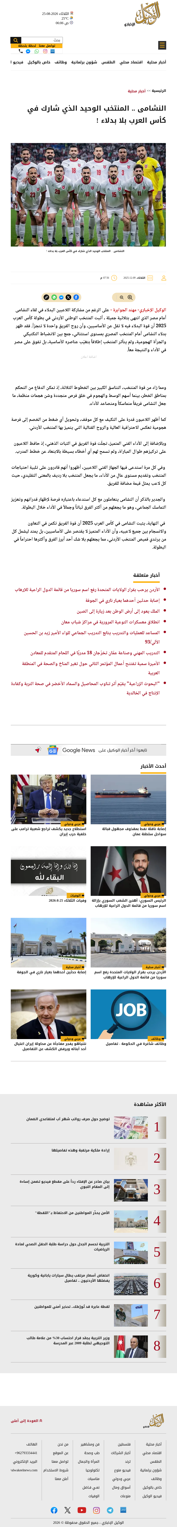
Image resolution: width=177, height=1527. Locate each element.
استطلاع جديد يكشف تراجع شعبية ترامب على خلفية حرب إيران (48, 831)
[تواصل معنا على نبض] (53, 51)
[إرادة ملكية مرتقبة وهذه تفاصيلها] (131, 1159)
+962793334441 (26, 1453)
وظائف (61, 62)
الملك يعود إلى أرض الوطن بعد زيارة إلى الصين (118, 611)
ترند (128, 1461)
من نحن (63, 1444)
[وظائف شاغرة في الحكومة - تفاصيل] (128, 1014)
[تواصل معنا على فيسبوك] (28, 51)
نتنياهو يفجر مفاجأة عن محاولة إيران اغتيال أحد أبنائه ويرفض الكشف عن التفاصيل (50, 1046)
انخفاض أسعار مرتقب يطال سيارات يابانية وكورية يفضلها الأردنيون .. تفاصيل (69, 1278)
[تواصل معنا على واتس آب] (37, 51)
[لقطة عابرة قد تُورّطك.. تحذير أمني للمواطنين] (131, 1315)
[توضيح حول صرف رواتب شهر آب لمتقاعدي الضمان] (131, 1128)
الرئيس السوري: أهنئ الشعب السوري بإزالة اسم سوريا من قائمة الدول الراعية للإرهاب (129, 903)
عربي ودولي (152, 824)
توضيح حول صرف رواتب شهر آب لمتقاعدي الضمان (68, 1119)
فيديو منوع (122, 1470)
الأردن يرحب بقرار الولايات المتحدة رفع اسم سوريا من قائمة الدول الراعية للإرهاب (87, 590)
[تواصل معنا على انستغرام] (45, 51)
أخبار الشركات (121, 1453)
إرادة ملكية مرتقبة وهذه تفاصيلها (81, 1150)
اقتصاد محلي (131, 62)
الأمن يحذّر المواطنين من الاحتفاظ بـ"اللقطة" (72, 1213)
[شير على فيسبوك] (76, 297)
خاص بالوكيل (39, 62)
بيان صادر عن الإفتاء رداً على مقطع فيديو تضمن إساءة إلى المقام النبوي (65, 1184)
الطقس (108, 62)
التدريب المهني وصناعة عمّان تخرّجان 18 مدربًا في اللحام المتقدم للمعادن (95, 653)
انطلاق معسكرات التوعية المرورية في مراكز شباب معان (110, 622)
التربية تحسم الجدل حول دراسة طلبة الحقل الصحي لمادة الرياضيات (62, 1247)
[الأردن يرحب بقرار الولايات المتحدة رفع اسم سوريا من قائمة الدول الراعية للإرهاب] (128, 942)
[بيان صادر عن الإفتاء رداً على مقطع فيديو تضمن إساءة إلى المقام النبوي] (131, 1190)
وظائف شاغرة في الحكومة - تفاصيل (136, 1044)
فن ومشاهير (90, 1444)
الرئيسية (159, 90)
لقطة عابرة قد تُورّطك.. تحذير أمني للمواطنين (72, 1306)
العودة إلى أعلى (25, 1420)
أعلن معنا (61, 1478)
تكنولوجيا (93, 1470)
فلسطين (124, 1444)
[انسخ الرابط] (46, 297)
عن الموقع (60, 1453)
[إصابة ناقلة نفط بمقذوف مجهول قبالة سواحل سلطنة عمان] (128, 799)
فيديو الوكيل (152, 1496)
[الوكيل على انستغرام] (96, 1510)
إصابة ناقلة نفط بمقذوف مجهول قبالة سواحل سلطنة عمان (134, 831)
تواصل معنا (60, 1461)
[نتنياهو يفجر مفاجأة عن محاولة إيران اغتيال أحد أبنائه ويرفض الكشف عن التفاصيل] (48, 1014)
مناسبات (94, 1478)
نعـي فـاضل (91, 1487)
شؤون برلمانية (84, 62)
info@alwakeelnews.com (24, 1470)
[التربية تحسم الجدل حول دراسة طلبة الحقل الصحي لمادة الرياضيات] (131, 1253)
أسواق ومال (121, 1487)
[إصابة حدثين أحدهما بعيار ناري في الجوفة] (48, 942)
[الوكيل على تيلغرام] (110, 1510)
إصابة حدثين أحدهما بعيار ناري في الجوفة (122, 601)
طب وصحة (92, 1453)
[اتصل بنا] (21, 51)
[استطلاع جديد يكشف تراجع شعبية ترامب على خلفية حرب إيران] (48, 799)
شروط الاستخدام (55, 1470)
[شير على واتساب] (54, 297)
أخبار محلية (156, 62)
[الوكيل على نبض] (123, 1510)
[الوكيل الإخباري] (143, 16)
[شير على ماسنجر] (61, 297)
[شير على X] (68, 297)
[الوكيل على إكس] (67, 1510)
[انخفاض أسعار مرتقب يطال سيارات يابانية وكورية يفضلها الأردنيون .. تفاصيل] (131, 1284)
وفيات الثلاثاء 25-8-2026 (67, 901)
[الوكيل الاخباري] (153, 1421)
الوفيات (75, 895)
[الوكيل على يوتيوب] (81, 1510)
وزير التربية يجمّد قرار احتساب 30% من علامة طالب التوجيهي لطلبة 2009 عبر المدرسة (68, 1340)
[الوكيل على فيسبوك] (54, 1510)
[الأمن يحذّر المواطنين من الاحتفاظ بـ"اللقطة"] (131, 1221)
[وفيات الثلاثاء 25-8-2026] (48, 871)
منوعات (125, 1496)
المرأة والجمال (89, 1461)
